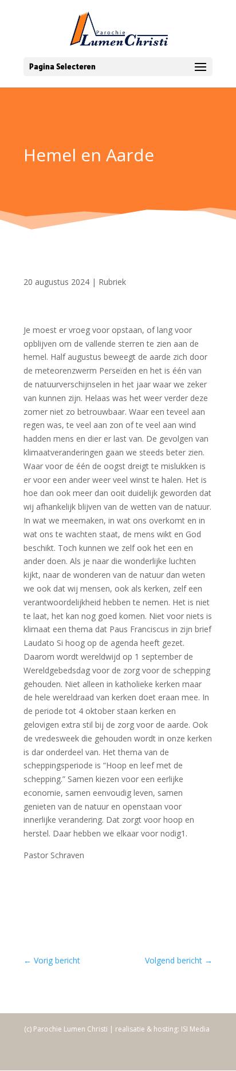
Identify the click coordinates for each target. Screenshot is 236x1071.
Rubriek (112, 281)
